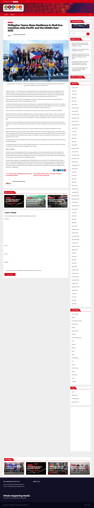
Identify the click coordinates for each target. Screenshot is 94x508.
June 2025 (74, 134)
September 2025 (75, 124)
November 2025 (75, 118)
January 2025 (75, 151)
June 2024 (74, 175)
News (73, 354)
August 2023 (75, 209)
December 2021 (75, 276)
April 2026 (74, 101)
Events (12, 14)
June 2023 (74, 215)
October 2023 (75, 202)
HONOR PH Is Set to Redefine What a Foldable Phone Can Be (13, 202)
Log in (73, 391)
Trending (74, 381)
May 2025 (74, 138)
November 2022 (75, 239)
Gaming (73, 334)
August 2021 (75, 290)
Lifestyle (74, 344)
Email (6, 254)
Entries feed (74, 395)
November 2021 (75, 280)
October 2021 (75, 283)
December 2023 (75, 195)
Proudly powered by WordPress (9, 504)
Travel (73, 378)
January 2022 (75, 273)
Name (6, 245)
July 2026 (74, 91)
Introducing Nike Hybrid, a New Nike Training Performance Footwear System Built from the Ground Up (80, 63)
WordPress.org (75, 402)
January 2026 (75, 111)
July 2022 (74, 253)
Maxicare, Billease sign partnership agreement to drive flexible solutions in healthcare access (80, 45)
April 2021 (74, 303)
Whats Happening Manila (19, 34)
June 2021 (74, 297)
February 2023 (75, 229)
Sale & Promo (75, 368)
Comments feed (75, 398)
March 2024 (74, 185)
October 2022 (75, 242)
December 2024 (75, 155)
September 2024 (75, 165)
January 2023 (75, 232)
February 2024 (75, 188)
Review (73, 364)
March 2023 (74, 226)
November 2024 (75, 158)
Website (6, 262)
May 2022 (74, 259)
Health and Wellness (76, 337)
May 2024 (74, 178)
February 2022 (75, 270)
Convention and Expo (77, 320)
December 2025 (75, 114)
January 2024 (75, 192)
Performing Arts (75, 357)
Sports (73, 371)
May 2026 (74, 97)
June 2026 (74, 94)
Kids (73, 341)
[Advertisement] (80, 429)
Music (73, 351)
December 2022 (75, 236)
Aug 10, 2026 (9, 470)
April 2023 (74, 222)
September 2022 (75, 246)
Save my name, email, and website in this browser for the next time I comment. (23, 270)
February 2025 (75, 148)
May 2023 (74, 219)
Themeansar (25, 504)
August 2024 (75, 168)
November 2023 (75, 199)
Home (6, 14)
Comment (6, 218)
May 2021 (74, 300)
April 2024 (74, 182)
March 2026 (74, 104)
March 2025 (74, 145)
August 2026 (75, 87)
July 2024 (74, 172)
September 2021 (75, 286)
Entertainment (75, 324)
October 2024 (75, 161)
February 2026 (75, 107)
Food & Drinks (75, 330)
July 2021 (74, 293)
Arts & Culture (75, 314)
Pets (73, 361)
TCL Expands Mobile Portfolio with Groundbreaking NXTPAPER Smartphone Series (80, 69)
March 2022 (74, 266)
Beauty (73, 317)
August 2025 (75, 128)
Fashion (73, 327)
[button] (89, 14)
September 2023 (75, 205)
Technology (10, 22)
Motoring (74, 347)
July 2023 (74, 212)
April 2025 (74, 141)
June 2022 (74, 256)
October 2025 (75, 121)
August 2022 (75, 249)
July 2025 (74, 131)
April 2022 (74, 263)
